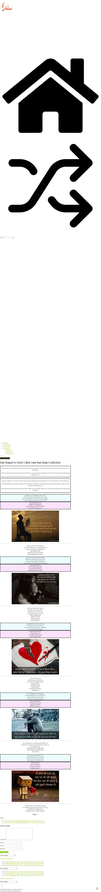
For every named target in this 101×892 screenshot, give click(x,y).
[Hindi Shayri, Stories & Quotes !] (50, 135)
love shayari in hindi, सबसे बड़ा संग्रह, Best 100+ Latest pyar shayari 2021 (23, 821)
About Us (9, 450)
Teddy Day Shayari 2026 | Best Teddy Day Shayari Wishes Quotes (24, 862)
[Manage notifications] (97, 888)
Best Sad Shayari (5, 458)
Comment (3, 839)
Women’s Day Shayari (6, 858)
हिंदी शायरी (5, 443)
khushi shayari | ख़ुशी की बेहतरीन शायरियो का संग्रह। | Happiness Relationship (24, 822)
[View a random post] (50, 235)
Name (2, 842)
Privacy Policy (10, 453)
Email (1, 846)
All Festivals (6, 447)
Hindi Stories (7, 445)
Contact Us (6, 448)
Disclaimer (9, 452)
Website (2, 849)
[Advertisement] (47, 23)
